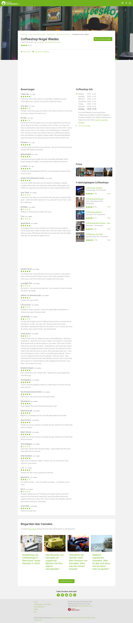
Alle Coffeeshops (39, 607)
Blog (35, 612)
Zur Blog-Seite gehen (66, 581)
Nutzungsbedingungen (65, 618)
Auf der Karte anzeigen (103, 39)
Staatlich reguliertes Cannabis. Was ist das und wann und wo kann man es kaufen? (101, 562)
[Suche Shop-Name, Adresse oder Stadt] (122, 3)
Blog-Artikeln (32, 529)
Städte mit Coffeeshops (37, 34)
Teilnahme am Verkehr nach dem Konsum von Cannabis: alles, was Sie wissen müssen (78, 562)
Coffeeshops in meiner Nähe (42, 604)
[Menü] (130, 3)
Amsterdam (50, 34)
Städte (36, 609)
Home (36, 602)
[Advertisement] (66, 71)
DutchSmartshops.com (85, 606)
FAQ (56, 618)
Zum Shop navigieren (41, 52)
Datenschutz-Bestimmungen (81, 618)
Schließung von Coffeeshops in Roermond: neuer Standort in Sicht (31, 559)
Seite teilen (26, 52)
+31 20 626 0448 (84, 126)
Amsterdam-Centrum (63, 34)
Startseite (24, 34)
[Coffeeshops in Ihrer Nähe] (126, 3)
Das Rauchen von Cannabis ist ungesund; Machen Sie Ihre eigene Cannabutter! (55, 562)
